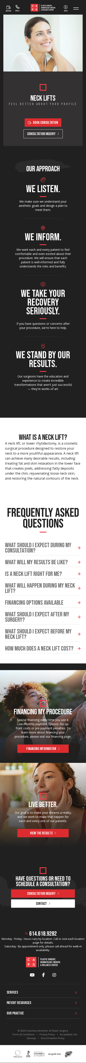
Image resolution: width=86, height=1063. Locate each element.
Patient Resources (19, 1003)
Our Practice (15, 1013)
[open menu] (76, 8)
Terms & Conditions (23, 1034)
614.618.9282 (43, 934)
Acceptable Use (68, 1034)
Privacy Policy (47, 1034)
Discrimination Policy (52, 1038)
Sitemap (31, 1038)
